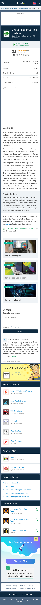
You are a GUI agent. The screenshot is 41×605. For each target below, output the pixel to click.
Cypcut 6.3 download (13, 483)
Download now (22, 43)
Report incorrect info (11, 88)
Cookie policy (11, 589)
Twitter (14, 594)
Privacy (30, 586)
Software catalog (11, 586)
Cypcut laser (9, 486)
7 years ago (24, 339)
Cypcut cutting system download (17, 497)
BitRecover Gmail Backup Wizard (19, 520)
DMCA (22, 586)
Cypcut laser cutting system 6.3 (16, 493)
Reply (14, 356)
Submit (21, 589)
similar (7, 224)
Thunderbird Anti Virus (18, 530)
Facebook (28, 594)
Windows (4, 8)
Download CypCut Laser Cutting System (20, 229)
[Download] (37, 509)
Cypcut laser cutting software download (19, 490)
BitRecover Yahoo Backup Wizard (19, 510)
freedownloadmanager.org (22, 600)
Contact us (31, 589)
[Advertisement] (20, 18)
